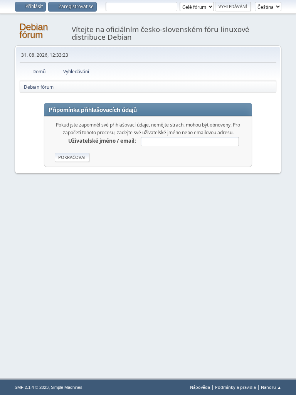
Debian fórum (33, 31)
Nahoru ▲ (271, 387)
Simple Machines (66, 387)
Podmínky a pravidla (235, 387)
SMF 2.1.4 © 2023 (32, 387)
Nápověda (200, 387)
